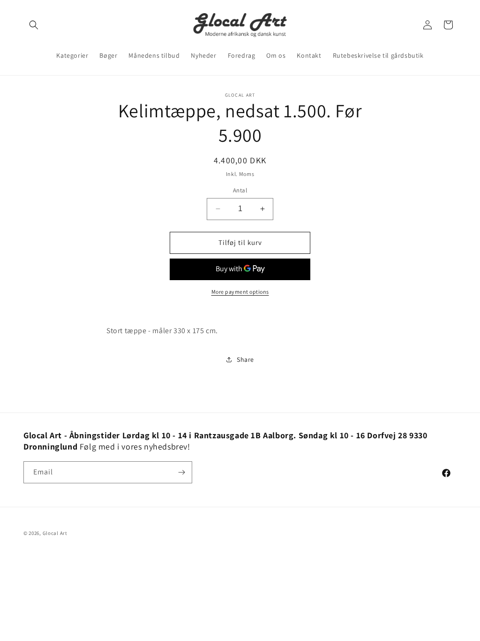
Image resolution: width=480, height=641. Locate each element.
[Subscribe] (181, 472)
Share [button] (245, 359)
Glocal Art (55, 533)
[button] (33, 25)
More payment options (240, 291)
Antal (240, 190)
